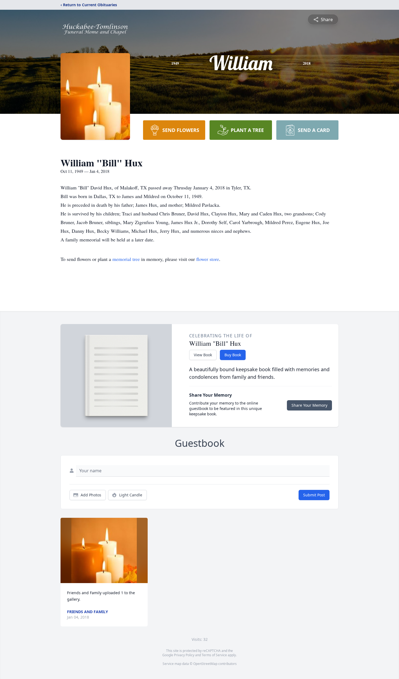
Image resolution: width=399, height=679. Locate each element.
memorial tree (126, 259)
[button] (104, 550)
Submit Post (314, 494)
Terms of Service (214, 655)
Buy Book (232, 354)
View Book (203, 354)
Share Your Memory (309, 405)
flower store (207, 259)
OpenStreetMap (205, 663)
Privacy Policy (184, 655)
